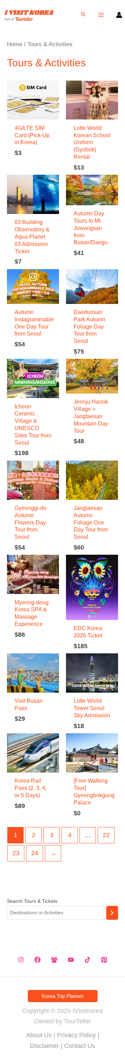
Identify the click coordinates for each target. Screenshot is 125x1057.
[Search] (112, 913)
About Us (39, 1035)
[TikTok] (87, 959)
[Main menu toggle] (101, 15)
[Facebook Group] (54, 959)
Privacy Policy (76, 1035)
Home (14, 44)
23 (15, 853)
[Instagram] (21, 959)
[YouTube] (71, 959)
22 (106, 835)
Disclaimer (44, 1045)
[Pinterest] (104, 959)
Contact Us (79, 1045)
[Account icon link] (119, 15)
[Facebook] (37, 959)
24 (34, 853)
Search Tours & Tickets (32, 901)
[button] (83, 14)
